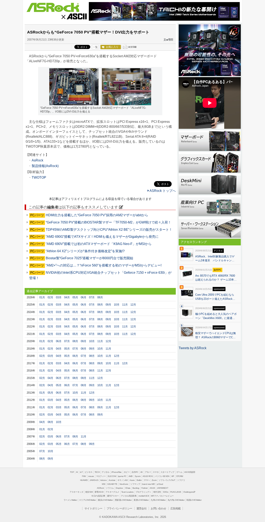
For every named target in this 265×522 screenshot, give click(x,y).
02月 (50, 297)
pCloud (160, 484)
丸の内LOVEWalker (176, 500)
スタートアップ (167, 472)
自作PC (135, 472)
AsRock (37, 160)
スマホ (156, 472)
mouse (91, 476)
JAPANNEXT (162, 488)
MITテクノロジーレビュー (162, 496)
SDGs (165, 492)
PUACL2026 (175, 492)
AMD (131, 476)
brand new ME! (148, 484)
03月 (58, 297)
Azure (132, 480)
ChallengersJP (189, 492)
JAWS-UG (94, 480)
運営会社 (141, 508)
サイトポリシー (93, 508)
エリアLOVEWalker (87, 500)
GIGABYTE (112, 484)
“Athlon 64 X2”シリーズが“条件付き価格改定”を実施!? (85, 251)
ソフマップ (135, 484)
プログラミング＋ (143, 492)
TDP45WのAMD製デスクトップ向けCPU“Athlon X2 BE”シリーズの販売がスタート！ (109, 229)
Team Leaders (127, 492)
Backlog (135, 488)
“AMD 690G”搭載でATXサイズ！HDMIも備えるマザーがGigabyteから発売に (102, 236)
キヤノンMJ (122, 480)
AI (77, 472)
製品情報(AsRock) (45, 166)
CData (127, 488)
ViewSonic (123, 484)
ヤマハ (147, 480)
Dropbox (119, 488)
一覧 (95, 47)
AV (141, 472)
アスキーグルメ (112, 492)
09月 (108, 304)
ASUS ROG (148, 476)
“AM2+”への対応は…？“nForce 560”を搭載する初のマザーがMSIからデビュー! (103, 265)
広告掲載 (175, 508)
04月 (67, 297)
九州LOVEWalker (158, 500)
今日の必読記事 (98, 496)
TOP (72, 472)
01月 (42, 297)
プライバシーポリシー (119, 508)
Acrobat (112, 480)
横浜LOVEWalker (105, 500)
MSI (103, 484)
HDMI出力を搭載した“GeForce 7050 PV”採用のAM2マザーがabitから (97, 215)
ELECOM (112, 476)
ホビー (127, 472)
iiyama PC (122, 476)
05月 (75, 297)
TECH (97, 472)
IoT (81, 472)
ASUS (152, 488)
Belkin (139, 480)
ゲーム (179, 472)
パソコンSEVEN (162, 476)
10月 (116, 304)
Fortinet (144, 488)
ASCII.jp (74, 16)
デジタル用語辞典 (128, 496)
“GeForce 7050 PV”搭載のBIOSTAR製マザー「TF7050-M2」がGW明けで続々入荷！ (108, 222)
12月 (133, 304)
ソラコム (110, 488)
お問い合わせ (158, 508)
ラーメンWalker (70, 500)
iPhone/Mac (117, 472)
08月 (100, 297)
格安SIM (89, 492)
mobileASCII (144, 496)
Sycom (138, 476)
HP (172, 476)
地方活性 (157, 492)
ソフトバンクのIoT (167, 480)
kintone (103, 480)
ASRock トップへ (162, 190)
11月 (125, 304)
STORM (179, 476)
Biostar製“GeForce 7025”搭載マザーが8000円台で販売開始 (89, 258)
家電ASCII (99, 492)
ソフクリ (181, 480)
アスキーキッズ (76, 492)
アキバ (148, 472)
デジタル (106, 472)
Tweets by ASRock (192, 348)
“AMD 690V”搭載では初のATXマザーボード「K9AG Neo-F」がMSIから (99, 244)
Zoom (154, 480)
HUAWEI (84, 480)
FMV (84, 476)
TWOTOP (39, 177)
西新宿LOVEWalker (123, 500)
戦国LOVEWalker (194, 500)
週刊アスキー (113, 496)
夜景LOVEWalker (141, 500)
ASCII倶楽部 (189, 472)
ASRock (53, 7)
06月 (83, 297)
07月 (92, 297)
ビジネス (89, 472)
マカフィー (101, 476)
